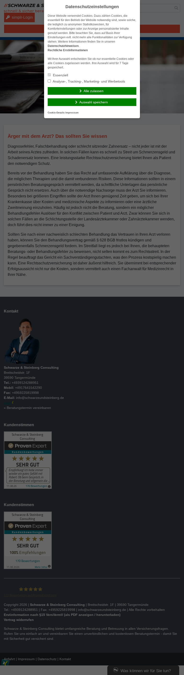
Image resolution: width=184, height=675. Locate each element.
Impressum (72, 112)
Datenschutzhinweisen (63, 46)
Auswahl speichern (93, 102)
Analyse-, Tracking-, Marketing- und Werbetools (88, 81)
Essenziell (60, 75)
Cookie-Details (56, 112)
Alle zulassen (94, 91)
